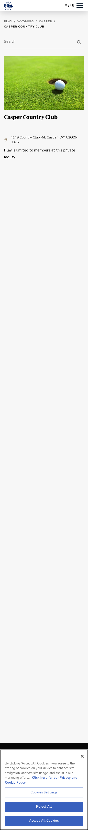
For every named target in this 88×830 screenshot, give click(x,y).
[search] (79, 42)
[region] (44, 789)
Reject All (44, 806)
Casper (45, 21)
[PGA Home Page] (8, 5)
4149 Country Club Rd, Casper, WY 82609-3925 (44, 140)
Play (8, 21)
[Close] (82, 756)
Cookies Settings (44, 792)
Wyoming (25, 21)
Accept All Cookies (44, 820)
